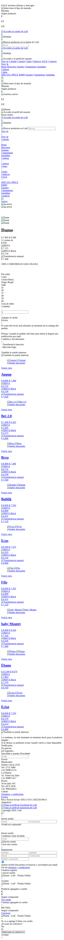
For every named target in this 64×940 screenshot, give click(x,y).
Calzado (13, 61)
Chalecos (36, 61)
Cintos (29, 61)
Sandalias (41, 66)
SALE (45, 61)
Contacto (52, 61)
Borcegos (11, 66)
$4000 (22, 75)
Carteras (21, 61)
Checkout (5, 913)
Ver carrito (6, 899)
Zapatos (20, 66)
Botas (4, 66)
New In (4, 61)
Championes (30, 66)
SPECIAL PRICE (9, 75)
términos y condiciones (19, 867)
